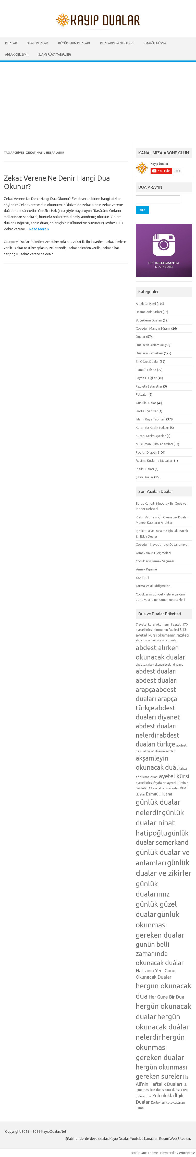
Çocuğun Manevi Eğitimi (153, 328)
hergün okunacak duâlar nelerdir (162, 1026)
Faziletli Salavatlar (149, 386)
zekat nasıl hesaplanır (31, 248)
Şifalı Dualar (37, 43)
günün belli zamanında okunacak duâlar (160, 953)
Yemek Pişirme (146, 569)
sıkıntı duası (171, 1089)
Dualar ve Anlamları (150, 345)
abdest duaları (156, 671)
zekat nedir (57, 248)
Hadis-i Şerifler (147, 411)
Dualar (11, 43)
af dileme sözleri (163, 751)
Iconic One (139, 1152)
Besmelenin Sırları (149, 312)
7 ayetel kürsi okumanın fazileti (158, 624)
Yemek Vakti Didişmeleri (153, 553)
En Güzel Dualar (147, 361)
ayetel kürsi (174, 776)
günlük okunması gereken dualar (160, 924)
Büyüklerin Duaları (74, 43)
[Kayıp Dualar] (98, 29)
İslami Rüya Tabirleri (54, 54)
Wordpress (187, 1152)
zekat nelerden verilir (84, 248)
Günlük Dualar (146, 403)
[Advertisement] (98, 100)
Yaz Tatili (142, 577)
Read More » (39, 229)
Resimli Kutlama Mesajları (154, 460)
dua (183, 788)
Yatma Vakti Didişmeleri (153, 586)
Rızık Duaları (145, 469)
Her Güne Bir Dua (166, 996)
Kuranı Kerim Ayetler (151, 436)
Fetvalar (142, 394)
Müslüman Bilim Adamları (154, 444)
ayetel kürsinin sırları (166, 788)
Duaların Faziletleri (116, 43)
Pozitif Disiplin (146, 452)
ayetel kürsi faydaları (151, 783)
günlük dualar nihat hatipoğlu (160, 822)
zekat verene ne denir (37, 254)
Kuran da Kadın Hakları (152, 427)
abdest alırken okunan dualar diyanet (159, 664)
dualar (140, 794)
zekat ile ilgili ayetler (88, 241)
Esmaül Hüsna (155, 43)
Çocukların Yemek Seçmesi (155, 561)
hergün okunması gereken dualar (160, 1047)
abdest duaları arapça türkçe (156, 699)
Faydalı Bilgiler (146, 378)
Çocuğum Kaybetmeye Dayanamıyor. (162, 544)
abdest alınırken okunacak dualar (157, 640)
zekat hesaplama (57, 241)
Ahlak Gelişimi (16, 54)
